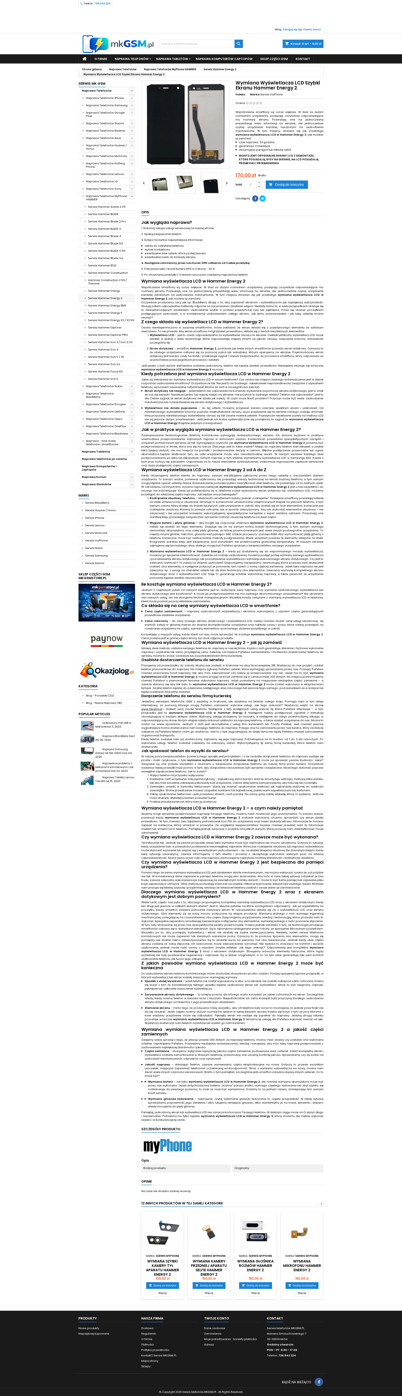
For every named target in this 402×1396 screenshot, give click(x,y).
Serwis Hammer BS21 (102, 265)
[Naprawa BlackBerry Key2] (87, 739)
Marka (255, 94)
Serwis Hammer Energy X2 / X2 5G (111, 320)
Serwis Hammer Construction (108, 273)
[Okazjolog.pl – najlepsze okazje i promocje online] (107, 670)
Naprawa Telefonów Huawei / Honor (106, 147)
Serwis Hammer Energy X (105, 313)
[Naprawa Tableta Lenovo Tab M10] (87, 780)
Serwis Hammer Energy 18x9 (107, 305)
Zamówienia (212, 1334)
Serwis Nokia (94, 548)
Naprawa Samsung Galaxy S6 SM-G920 (111, 751)
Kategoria (88, 686)
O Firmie (100, 59)
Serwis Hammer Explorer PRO (108, 335)
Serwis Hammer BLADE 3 (104, 229)
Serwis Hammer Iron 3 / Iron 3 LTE (110, 342)
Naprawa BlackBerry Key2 (118, 736)
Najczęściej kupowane (94, 1334)
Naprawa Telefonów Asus (103, 138)
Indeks (240, 94)
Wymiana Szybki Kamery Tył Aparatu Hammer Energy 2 (162, 1268)
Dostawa (147, 1328)
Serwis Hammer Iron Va (104, 364)
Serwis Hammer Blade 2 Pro (107, 221)
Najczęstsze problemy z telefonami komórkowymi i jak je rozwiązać (114, 767)
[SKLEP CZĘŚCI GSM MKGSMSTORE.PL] (107, 603)
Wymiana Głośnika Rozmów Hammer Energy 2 (255, 1266)
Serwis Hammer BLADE (103, 214)
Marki (84, 495)
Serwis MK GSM (92, 83)
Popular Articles (94, 714)
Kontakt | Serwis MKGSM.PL (159, 1355)
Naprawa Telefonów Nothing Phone (105, 165)
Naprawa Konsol (94, 477)
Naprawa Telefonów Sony (103, 189)
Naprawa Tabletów (172, 59)
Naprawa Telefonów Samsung (107, 105)
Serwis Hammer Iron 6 (103, 379)
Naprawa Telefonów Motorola (106, 156)
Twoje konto (216, 1318)
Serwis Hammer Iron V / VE (106, 357)
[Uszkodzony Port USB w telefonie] (87, 725)
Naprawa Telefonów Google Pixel (105, 114)
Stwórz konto (312, 29)
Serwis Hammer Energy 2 (105, 298)
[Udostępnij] (255, 198)
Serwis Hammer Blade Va (105, 258)
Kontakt (275, 1318)
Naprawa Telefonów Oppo (104, 419)
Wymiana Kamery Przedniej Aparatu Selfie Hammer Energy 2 (209, 1268)
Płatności (147, 1345)
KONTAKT (303, 59)
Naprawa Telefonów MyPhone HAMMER (106, 197)
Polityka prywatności (155, 1350)
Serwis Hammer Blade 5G (105, 243)
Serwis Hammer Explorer (105, 328)
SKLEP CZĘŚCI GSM (274, 59)
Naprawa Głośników (96, 484)
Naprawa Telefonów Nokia (104, 386)
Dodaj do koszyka (286, 184)
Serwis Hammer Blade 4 (104, 236)
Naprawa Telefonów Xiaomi (105, 123)
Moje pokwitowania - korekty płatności (230, 1339)
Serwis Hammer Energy (104, 291)
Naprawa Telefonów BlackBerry (100, 395)
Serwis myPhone (96, 540)
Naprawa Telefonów (131, 59)
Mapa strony (149, 1361)
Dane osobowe (214, 1328)
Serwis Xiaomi (94, 563)
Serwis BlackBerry (97, 503)
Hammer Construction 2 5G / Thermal (107, 281)
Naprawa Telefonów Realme (105, 131)
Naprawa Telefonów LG (102, 181)
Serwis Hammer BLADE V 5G (106, 251)
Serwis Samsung (96, 556)
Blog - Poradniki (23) (100, 696)
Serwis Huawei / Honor (100, 510)
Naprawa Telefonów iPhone (105, 98)
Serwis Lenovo (95, 525)
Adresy (209, 1345)
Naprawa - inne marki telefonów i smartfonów (102, 442)
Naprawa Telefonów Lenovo (105, 174)
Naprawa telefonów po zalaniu (104, 459)
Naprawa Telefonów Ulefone (105, 412)
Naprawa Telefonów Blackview (107, 434)
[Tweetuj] (262, 198)
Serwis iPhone (94, 518)
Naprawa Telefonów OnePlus (106, 426)
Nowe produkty (89, 1328)
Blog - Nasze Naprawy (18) (104, 703)
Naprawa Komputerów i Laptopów (224, 59)
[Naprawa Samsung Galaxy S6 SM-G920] (87, 752)
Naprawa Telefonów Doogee (106, 404)
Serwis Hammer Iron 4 (103, 350)
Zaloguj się (290, 29)
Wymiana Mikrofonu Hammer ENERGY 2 (302, 1266)
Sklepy (145, 1366)
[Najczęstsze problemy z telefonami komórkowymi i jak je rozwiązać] (87, 766)
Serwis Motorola (96, 533)
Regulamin (148, 1334)
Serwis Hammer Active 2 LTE (107, 207)
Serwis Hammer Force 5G (105, 372)
